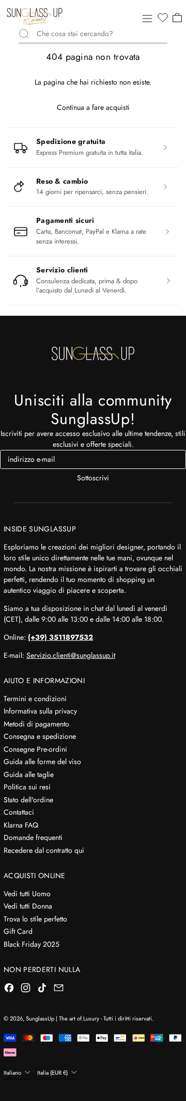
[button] (162, 18)
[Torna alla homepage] (93, 353)
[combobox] (102, 33)
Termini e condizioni (35, 698)
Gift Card (18, 931)
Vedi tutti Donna (28, 906)
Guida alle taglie (29, 774)
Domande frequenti (33, 837)
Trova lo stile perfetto (35, 919)
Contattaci (19, 812)
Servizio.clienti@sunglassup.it (70, 655)
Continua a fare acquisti (93, 107)
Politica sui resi (27, 787)
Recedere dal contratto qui (44, 850)
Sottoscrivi (93, 478)
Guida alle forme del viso (42, 761)
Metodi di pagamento (36, 724)
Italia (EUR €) (53, 1072)
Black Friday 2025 (31, 944)
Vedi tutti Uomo (27, 893)
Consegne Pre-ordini (35, 749)
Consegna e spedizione (40, 736)
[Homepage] (35, 16)
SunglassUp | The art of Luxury (62, 1018)
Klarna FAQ (21, 825)
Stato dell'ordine (28, 800)
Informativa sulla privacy (40, 711)
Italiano (13, 1072)
